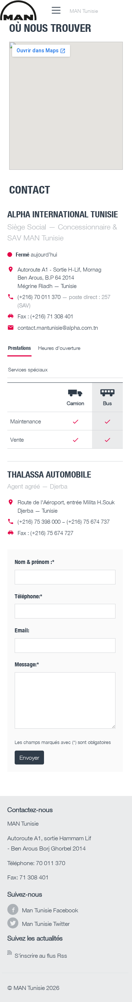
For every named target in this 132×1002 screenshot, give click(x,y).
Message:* (27, 664)
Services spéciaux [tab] (28, 369)
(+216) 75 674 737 (88, 521)
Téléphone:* (28, 596)
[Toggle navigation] (56, 10)
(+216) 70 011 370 (39, 297)
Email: (22, 630)
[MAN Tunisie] (18, 10)
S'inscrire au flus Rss (41, 955)
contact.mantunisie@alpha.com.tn (58, 327)
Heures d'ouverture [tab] (59, 348)
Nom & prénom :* (34, 561)
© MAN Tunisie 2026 (33, 987)
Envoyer (29, 757)
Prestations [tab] (19, 347)
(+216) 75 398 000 (39, 521)
